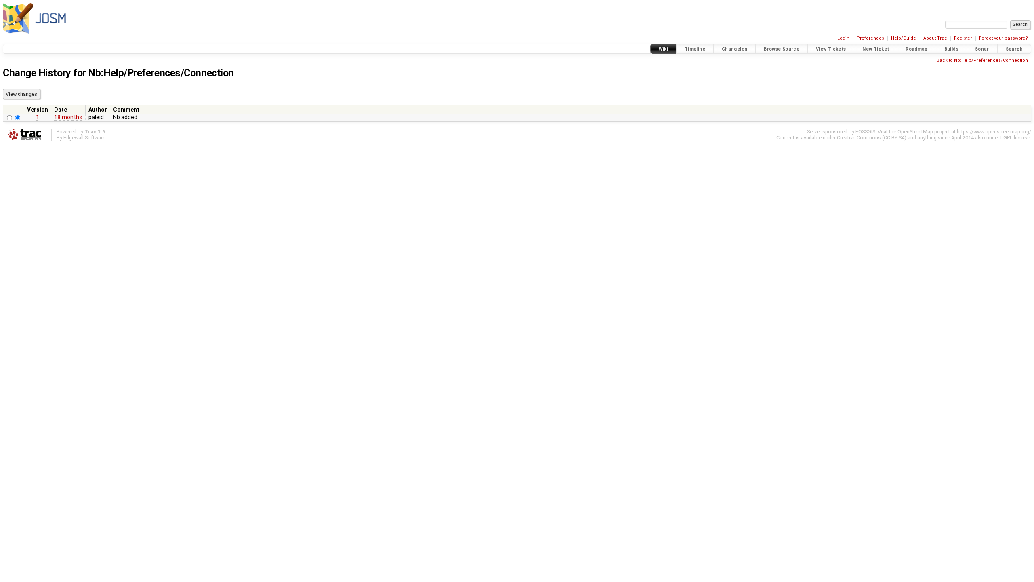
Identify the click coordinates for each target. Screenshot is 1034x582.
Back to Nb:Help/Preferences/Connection (982, 60)
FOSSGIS (865, 132)
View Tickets (831, 49)
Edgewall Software (84, 138)
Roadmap (917, 49)
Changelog (734, 49)
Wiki (663, 49)
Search (1014, 49)
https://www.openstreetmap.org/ (994, 132)
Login (843, 38)
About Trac (935, 38)
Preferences (870, 38)
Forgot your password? (1003, 38)
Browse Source (781, 49)
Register (963, 38)
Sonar (982, 49)
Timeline (695, 49)
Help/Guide (903, 38)
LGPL (1006, 138)
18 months (68, 117)
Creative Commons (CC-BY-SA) (871, 138)
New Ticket (875, 49)
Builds (951, 49)
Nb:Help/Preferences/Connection (160, 73)
